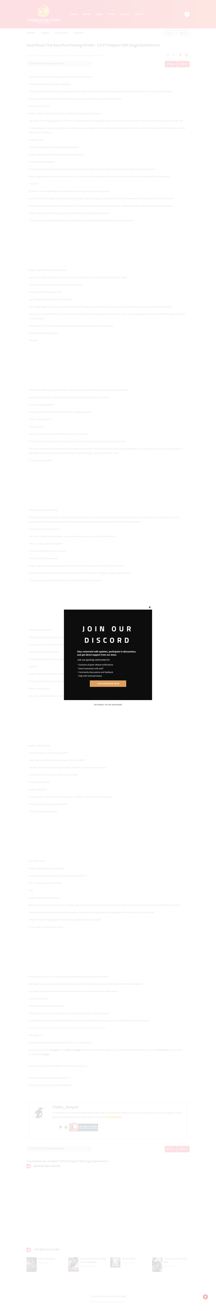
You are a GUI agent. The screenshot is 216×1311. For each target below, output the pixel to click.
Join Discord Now (108, 683)
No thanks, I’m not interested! (108, 704)
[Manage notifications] (205, 1296)
